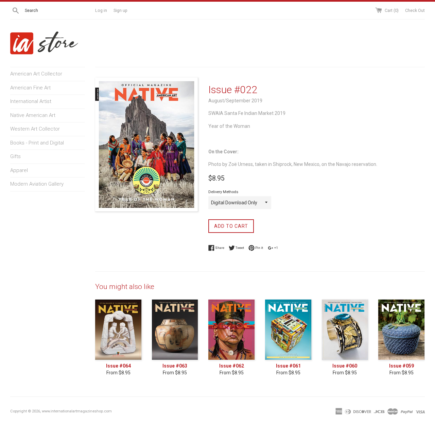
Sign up (120, 10)
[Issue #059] (401, 330)
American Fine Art (30, 88)
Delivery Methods (223, 192)
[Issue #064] (118, 330)
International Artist (30, 101)
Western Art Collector (35, 129)
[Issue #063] (175, 330)
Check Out (415, 10)
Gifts (15, 156)
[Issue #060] (345, 330)
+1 (276, 247)
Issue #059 (401, 366)
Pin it (259, 247)
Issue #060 (344, 366)
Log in (101, 10)
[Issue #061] (288, 330)
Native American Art (32, 115)
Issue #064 (118, 366)
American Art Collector (36, 74)
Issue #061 (288, 366)
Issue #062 (231, 366)
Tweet (239, 247)
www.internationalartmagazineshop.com (77, 411)
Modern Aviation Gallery (37, 184)
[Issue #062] (231, 330)
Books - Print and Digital (37, 143)
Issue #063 (174, 366)
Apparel (19, 170)
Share (219, 247)
